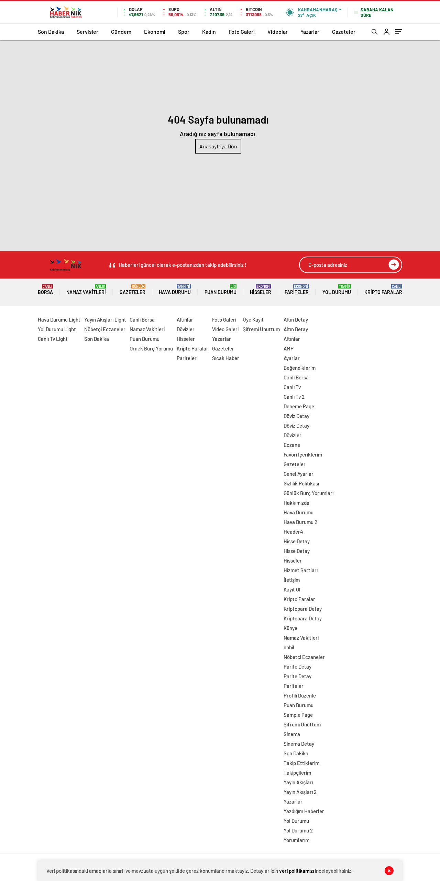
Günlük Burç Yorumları (308, 493)
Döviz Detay (296, 416)
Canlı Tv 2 (294, 397)
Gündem (121, 31)
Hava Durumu (175, 289)
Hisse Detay (297, 541)
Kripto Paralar (383, 289)
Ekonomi (154, 31)
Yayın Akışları (298, 782)
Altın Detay (296, 319)
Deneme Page (299, 406)
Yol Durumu (336, 289)
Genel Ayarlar (299, 474)
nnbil (289, 647)
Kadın (209, 31)
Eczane (292, 445)
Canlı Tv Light (53, 339)
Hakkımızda (296, 503)
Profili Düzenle (300, 695)
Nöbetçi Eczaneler (104, 329)
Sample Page (298, 715)
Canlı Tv (292, 387)
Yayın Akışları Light (105, 319)
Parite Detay (297, 666)
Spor (183, 31)
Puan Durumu (220, 289)
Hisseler (260, 289)
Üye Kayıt (253, 319)
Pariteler (297, 289)
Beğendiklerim (300, 368)
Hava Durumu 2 (300, 522)
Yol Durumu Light (57, 329)
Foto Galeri (242, 31)
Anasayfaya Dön (218, 146)
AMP (289, 348)
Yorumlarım (296, 840)
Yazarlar (309, 31)
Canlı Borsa (142, 319)
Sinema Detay (299, 744)
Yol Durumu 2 (298, 830)
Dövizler (186, 329)
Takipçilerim (297, 772)
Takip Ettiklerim (301, 763)
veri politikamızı (296, 871)
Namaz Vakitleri (86, 289)
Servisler (87, 31)
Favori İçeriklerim (303, 454)
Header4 (293, 531)
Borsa (45, 289)
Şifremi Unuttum (261, 329)
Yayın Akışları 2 (300, 792)
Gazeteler (343, 31)
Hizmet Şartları (301, 570)
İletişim (292, 580)
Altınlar (185, 319)
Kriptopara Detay (303, 609)
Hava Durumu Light (59, 319)
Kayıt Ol (292, 589)
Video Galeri (225, 329)
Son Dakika (51, 31)
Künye (290, 628)
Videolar (277, 31)
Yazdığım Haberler (304, 811)
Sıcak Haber (225, 358)
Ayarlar (292, 358)
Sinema (292, 734)
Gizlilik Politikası (301, 483)
